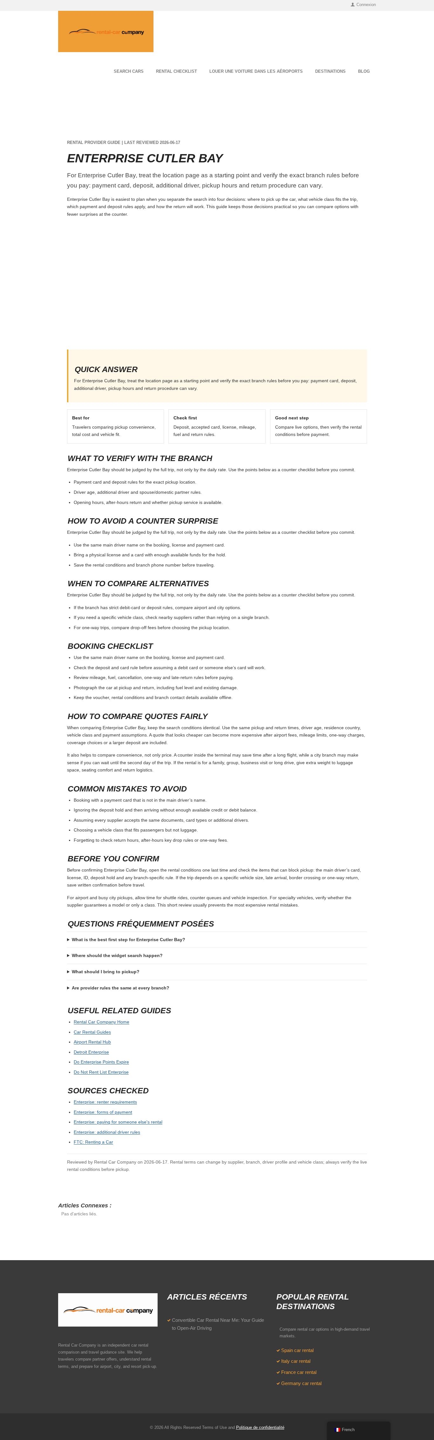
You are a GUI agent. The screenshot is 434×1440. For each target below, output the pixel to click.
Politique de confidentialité (260, 1427)
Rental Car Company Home (101, 1021)
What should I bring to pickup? (105, 971)
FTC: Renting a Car (93, 1142)
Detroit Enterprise (91, 1052)
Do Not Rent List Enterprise (101, 1072)
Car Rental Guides (92, 1032)
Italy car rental (295, 1361)
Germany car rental (301, 1383)
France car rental (298, 1372)
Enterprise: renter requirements (105, 1101)
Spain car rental (297, 1350)
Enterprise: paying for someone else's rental (118, 1121)
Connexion (366, 4)
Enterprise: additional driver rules (107, 1132)
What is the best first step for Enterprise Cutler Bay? (128, 939)
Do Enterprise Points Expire (101, 1061)
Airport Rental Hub (92, 1041)
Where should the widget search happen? (117, 955)
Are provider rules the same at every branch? (120, 987)
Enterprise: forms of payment (103, 1112)
